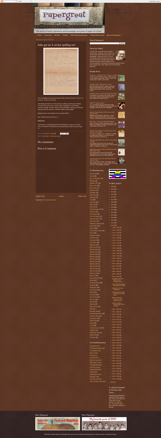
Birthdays (92, 181)
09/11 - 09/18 (116, 266)
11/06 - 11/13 (116, 245)
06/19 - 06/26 (116, 327)
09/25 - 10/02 (116, 261)
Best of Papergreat (113, 35)
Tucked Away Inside (97, 35)
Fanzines (92, 207)
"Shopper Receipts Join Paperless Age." (115, 402)
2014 (112, 217)
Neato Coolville (94, 353)
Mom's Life (93, 275)
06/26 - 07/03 (116, 324)
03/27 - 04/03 (116, 358)
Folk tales (92, 211)
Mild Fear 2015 (94, 247)
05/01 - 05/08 (116, 345)
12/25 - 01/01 (116, 227)
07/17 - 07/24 (116, 317)
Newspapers (93, 287)
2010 (112, 382)
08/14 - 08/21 (116, 276)
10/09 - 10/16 (116, 256)
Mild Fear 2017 (94, 252)
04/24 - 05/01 (116, 348)
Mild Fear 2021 (94, 261)
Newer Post (40, 196)
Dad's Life (92, 204)
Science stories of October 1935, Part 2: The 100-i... (118, 304)
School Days (45, 136)
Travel (91, 325)
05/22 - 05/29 (116, 337)
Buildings (92, 197)
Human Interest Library (96, 230)
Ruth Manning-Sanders (79, 35)
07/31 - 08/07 (116, 312)
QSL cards (93, 299)
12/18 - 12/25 (116, 230)
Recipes (57, 35)
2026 (112, 186)
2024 (112, 192)
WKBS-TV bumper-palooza (97, 103)
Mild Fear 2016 (94, 249)
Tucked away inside (55, 136)
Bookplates (93, 192)
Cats (91, 199)
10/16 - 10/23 (116, 253)
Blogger (114, 434)
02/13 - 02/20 (116, 373)
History (92, 228)
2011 (112, 225)
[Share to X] (64, 134)
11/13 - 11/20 (116, 243)
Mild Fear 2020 (94, 259)
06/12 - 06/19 (116, 330)
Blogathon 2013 (94, 183)
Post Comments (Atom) (49, 200)
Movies (92, 280)
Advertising (93, 173)
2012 (112, 222)
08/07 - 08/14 (116, 309)
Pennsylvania (93, 290)
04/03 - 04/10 (116, 355)
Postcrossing (93, 297)
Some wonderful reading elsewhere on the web (118, 284)
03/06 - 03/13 (116, 366)
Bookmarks (93, 190)
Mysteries (92, 285)
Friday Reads (93, 214)
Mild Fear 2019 (94, 256)
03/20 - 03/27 (116, 361)
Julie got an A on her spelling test (117, 288)
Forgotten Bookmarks (95, 369)
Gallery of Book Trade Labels (98, 381)
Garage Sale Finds (95, 346)
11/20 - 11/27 (116, 240)
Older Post (82, 196)
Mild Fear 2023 (94, 266)
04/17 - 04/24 (116, 350)
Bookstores (93, 195)
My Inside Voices (94, 357)
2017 (112, 210)
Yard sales (93, 337)
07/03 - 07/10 (116, 322)
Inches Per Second (95, 367)
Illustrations (93, 235)
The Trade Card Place (96, 379)
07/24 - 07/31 (116, 314)
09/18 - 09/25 (116, 263)
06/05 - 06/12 (116, 332)
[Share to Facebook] (66, 134)
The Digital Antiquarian (96, 365)
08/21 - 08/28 (116, 274)
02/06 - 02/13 (116, 376)
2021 (112, 199)
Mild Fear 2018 (94, 254)
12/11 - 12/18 (116, 232)
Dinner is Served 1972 (96, 360)
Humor (91, 233)
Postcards (48, 35)
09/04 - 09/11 (116, 268)
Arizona (92, 176)
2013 (112, 220)
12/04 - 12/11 (116, 235)
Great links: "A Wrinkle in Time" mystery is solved (103, 75)
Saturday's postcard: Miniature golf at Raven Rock (103, 93)
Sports (91, 323)
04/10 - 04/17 (116, 353)
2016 (112, 212)
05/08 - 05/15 (116, 343)
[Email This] (61, 134)
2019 (112, 204)
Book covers (93, 185)
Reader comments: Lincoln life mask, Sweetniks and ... (117, 299)
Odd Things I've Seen (95, 362)
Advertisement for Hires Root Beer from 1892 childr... (118, 293)
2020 (112, 202)
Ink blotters (93, 237)
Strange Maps (93, 372)
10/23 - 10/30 (116, 250)
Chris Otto (46, 133)
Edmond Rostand (51, 100)
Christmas (92, 202)
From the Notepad (95, 216)
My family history (94, 282)
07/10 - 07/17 (116, 319)
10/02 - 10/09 (116, 258)
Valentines (92, 330)
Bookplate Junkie (94, 376)
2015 (112, 215)
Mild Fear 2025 (94, 271)
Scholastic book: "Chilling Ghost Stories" (101, 84)
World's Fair (93, 335)
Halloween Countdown (96, 223)
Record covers (94, 306)
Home (39, 35)
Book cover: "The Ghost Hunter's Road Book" (102, 121)
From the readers (94, 218)
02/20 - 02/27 (116, 371)
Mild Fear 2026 (94, 273)
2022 (112, 197)
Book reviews (93, 188)
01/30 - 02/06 (116, 379)
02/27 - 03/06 (116, 368)
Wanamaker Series (95, 332)
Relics (91, 309)
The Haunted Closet (95, 350)
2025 (112, 189)
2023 (112, 194)
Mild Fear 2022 (94, 264)
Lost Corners (93, 242)
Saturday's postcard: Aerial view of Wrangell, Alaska (117, 280)
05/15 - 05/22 (116, 340)
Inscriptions (93, 240)
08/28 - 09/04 (116, 271)
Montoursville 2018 (95, 278)
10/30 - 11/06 (116, 248)
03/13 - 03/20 (116, 363)
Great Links (93, 221)
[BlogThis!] (63, 134)
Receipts (92, 301)
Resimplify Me (94, 311)
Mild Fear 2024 (94, 268)
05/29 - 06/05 (116, 335)
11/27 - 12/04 (116, 237)
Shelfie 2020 (93, 320)
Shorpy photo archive (95, 374)
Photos (65, 35)
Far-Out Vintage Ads (95, 209)
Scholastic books (94, 316)
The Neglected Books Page (97, 348)
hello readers (93, 226)
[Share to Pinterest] (68, 134)
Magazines (93, 244)
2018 (112, 207)
